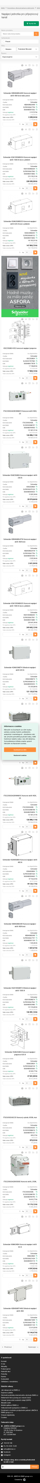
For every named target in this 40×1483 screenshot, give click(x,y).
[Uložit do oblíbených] (29, 65)
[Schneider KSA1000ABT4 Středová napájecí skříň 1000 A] (20, 972)
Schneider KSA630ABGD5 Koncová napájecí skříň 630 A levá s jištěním (20, 222)
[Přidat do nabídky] (37, 65)
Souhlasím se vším (20, 750)
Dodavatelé (5, 1379)
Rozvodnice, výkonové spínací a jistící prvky (20, 8)
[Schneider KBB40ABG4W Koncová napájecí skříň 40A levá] (20, 908)
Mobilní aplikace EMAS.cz (10, 1405)
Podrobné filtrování (24, 49)
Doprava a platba (7, 1393)
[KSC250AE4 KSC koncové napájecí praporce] (20, 331)
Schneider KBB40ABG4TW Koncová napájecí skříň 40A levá (20, 540)
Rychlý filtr (32, 24)
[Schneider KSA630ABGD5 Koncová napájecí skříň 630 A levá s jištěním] (20, 206)
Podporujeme (5, 1369)
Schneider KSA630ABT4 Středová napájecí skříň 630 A (20, 669)
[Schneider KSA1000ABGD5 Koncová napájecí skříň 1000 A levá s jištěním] (20, 588)
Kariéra (3, 1377)
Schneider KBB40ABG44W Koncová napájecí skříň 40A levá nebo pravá (20, 94)
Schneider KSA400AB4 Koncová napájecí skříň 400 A (20, 861)
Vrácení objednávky (8, 1415)
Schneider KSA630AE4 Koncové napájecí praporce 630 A (20, 1053)
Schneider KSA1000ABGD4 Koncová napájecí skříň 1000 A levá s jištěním (20, 158)
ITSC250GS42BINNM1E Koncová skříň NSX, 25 (20, 797)
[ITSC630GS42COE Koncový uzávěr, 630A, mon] (20, 716)
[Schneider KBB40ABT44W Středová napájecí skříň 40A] (20, 1293)
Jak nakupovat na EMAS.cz (10, 1390)
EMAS (3, 8)
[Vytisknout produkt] (22, 65)
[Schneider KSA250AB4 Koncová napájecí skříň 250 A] (20, 460)
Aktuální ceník (6, 1403)
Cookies (4, 1417)
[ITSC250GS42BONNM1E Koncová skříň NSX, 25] (20, 396)
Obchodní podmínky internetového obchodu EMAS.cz (19, 1395)
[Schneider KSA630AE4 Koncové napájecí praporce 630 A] (20, 1037)
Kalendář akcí (5, 1371)
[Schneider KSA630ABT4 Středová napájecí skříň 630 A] (20, 652)
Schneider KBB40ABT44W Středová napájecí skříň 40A (20, 1309)
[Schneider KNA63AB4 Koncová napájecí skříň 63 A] (20, 1229)
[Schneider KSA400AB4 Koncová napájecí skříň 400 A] (20, 844)
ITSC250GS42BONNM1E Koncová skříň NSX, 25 (20, 412)
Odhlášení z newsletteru (9, 1382)
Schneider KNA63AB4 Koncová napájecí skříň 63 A (20, 1245)
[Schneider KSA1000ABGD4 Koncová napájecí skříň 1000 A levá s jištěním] (20, 142)
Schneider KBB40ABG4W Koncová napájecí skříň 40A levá (20, 925)
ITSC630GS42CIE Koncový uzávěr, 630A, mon (20, 1117)
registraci (10, 112)
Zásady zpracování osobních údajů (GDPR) (16, 1400)
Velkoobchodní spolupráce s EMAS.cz (14, 1408)
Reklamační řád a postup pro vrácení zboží (16, 1398)
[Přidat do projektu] (33, 65)
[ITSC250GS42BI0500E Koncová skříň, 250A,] (20, 1165)
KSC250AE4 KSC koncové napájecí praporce (20, 348)
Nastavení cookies (20, 755)
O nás (3, 1364)
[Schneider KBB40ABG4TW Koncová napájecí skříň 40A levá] (20, 524)
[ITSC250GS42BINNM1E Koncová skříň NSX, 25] (20, 780)
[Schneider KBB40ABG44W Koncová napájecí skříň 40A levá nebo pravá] (20, 78)
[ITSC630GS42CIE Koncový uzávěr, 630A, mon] (20, 1101)
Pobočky (4, 1374)
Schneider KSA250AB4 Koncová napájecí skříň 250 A (20, 476)
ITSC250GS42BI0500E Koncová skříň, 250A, (20, 1182)
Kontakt (4, 1361)
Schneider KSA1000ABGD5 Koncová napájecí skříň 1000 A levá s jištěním (20, 604)
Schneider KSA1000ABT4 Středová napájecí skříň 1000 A (20, 989)
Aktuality (4, 1366)
